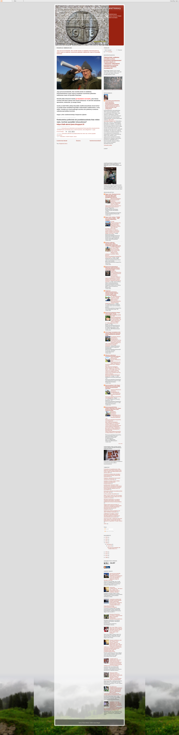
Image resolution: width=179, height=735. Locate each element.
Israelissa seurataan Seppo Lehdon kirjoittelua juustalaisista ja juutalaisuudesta (112, 482)
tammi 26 (110, 546)
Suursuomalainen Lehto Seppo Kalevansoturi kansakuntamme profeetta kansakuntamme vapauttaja (112, 387)
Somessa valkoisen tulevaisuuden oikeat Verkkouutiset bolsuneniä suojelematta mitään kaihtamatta (113, 244)
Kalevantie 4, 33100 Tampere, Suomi (68, 136)
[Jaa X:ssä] (71, 131)
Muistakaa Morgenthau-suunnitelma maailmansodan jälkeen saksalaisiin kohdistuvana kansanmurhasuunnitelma (112, 500)
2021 (106, 540)
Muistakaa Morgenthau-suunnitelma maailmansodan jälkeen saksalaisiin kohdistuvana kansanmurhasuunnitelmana (116, 616)
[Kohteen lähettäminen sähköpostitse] (68, 131)
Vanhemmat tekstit (95, 140)
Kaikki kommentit (109, 531)
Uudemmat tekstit (62, 140)
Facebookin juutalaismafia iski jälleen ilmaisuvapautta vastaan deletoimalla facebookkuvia (112, 475)
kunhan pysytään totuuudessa (110, 493)
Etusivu (78, 140)
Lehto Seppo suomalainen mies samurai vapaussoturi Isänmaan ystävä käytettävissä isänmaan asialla (113, 334)
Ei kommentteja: (60, 131)
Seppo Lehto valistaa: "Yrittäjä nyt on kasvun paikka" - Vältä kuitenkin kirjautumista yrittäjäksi (112, 219)
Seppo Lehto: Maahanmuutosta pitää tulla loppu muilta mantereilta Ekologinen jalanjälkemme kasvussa (112, 196)
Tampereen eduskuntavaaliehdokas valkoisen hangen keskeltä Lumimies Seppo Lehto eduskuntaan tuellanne (111, 293)
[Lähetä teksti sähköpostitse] (66, 131)
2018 (106, 542)
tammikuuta (109, 544)
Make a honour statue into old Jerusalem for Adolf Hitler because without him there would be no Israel (113, 496)
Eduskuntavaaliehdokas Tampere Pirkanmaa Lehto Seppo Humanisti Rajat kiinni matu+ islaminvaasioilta (113, 409)
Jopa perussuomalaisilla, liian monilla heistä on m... (113, 548)
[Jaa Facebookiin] (72, 131)
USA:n (105, 523)
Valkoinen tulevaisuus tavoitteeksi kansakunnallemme (112, 356)
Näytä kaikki (120, 443)
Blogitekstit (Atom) (63, 143)
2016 (106, 552)
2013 (106, 555)
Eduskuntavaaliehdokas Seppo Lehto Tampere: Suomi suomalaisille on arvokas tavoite (113, 313)
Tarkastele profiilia (108, 145)
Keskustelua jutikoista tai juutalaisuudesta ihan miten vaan (75, 133)
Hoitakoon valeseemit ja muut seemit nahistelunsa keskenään (112, 479)
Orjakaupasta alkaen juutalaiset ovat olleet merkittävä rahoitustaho (112, 511)
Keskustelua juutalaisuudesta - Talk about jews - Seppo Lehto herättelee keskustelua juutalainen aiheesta (116, 590)
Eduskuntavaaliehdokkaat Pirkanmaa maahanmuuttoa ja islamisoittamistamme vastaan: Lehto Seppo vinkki (112, 268)
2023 (106, 537)
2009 (106, 557)
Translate (110, 51)
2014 (106, 553)
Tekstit (107, 529)
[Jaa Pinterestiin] (74, 131)
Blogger (98, 722)
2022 (106, 539)
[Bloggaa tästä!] (70, 131)
